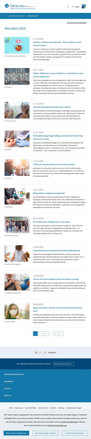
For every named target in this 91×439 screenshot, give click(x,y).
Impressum (19, 408)
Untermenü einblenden (76, 22)
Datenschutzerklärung (57, 425)
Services (8, 388)
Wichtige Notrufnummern (14, 374)
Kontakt (53, 408)
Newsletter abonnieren (63, 364)
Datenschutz (43, 408)
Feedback (52, 352)
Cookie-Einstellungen (69, 422)
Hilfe (10, 408)
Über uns (8, 395)
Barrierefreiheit (30, 408)
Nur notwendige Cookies (45, 433)
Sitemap (61, 408)
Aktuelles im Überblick (17, 16)
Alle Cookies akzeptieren (16, 433)
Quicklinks (9, 381)
